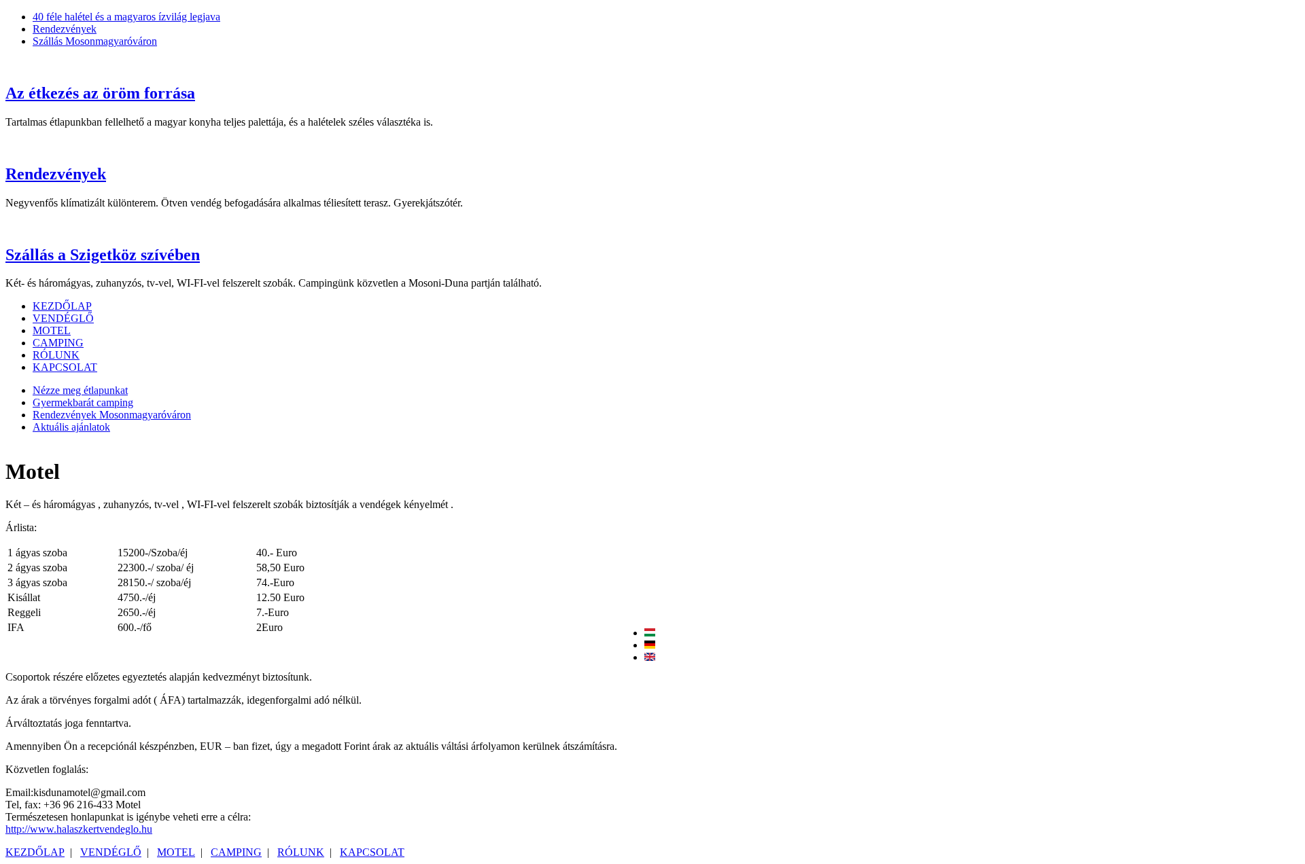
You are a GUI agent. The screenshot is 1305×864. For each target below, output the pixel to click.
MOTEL (52, 330)
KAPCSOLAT (65, 367)
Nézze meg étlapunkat (80, 390)
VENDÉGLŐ (63, 318)
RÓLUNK (56, 355)
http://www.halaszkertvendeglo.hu (78, 829)
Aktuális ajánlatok (71, 427)
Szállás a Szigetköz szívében (102, 255)
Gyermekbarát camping (83, 402)
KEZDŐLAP (62, 306)
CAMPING (58, 342)
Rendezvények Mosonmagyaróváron (112, 414)
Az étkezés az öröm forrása (100, 93)
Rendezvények (55, 174)
